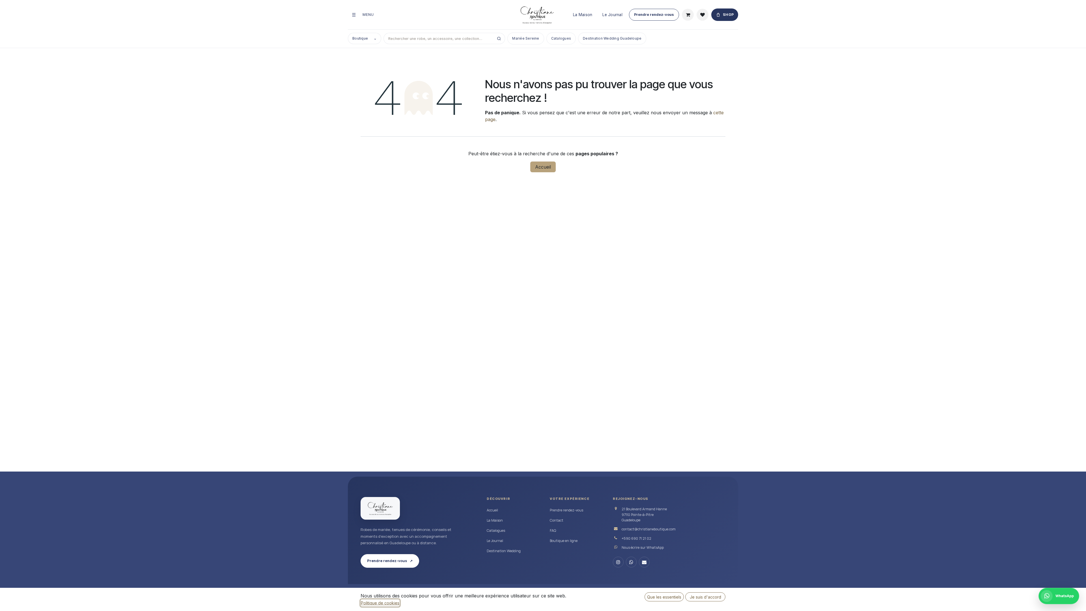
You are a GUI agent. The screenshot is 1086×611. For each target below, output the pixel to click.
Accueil (543, 167)
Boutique (364, 38)
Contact (556, 520)
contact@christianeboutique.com (649, 529)
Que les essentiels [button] (664, 597)
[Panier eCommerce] (688, 15)
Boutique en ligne (564, 540)
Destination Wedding (504, 550)
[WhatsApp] (631, 562)
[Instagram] (618, 562)
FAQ (553, 530)
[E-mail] (644, 562)
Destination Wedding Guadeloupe (612, 38)
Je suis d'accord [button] (705, 597)
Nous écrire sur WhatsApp (643, 547)
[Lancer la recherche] (499, 38)
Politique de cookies (380, 603)
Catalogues (561, 38)
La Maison (582, 14)
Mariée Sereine (525, 38)
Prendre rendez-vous (654, 14)
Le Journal (612, 14)
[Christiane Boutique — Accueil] (380, 508)
